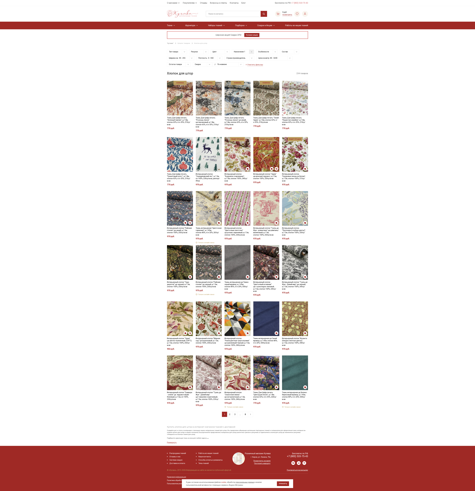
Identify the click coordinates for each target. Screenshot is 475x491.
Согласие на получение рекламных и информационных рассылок (233, 270)
